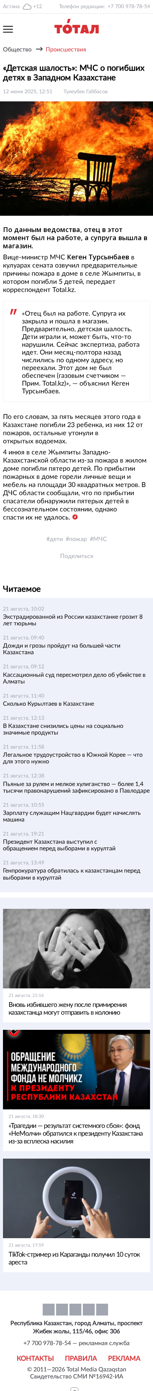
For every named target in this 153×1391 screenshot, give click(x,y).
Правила (81, 1358)
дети (56, 539)
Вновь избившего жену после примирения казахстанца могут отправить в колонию (68, 1009)
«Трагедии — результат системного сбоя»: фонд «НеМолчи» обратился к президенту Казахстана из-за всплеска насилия (76, 1134)
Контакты (35, 1358)
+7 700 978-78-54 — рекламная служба (76, 1343)
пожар (78, 539)
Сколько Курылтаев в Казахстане (48, 704)
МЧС (100, 539)
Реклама (124, 1358)
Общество (17, 50)
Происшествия (66, 50)
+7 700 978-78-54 (129, 6)
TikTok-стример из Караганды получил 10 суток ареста (74, 1258)
